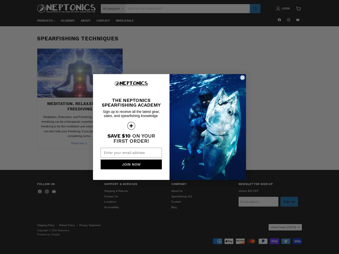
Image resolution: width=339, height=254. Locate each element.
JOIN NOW (131, 164)
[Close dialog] (242, 78)
